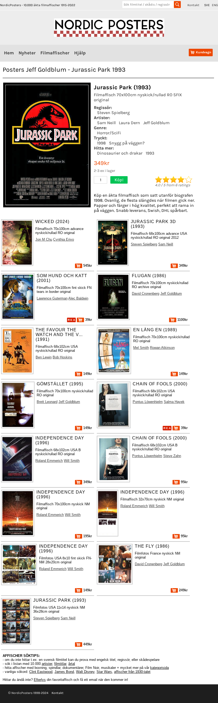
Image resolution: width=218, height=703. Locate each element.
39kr (88, 320)
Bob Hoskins (62, 357)
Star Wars (104, 672)
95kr (184, 482)
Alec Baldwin (78, 298)
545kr (87, 266)
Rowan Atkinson (162, 348)
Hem (9, 52)
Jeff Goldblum (156, 122)
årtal (71, 664)
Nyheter (27, 52)
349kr (183, 266)
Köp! (119, 179)
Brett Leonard (47, 402)
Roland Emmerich (49, 461)
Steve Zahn (172, 456)
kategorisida (159, 668)
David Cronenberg (145, 294)
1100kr (182, 320)
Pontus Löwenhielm (148, 402)
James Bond (64, 672)
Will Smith (71, 461)
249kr (183, 590)
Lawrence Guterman (52, 298)
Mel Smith (141, 348)
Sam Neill (106, 122)
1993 (150, 153)
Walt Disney (85, 672)
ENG (215, 5)
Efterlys (40, 680)
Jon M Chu (43, 239)
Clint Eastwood (40, 672)
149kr (87, 374)
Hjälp (80, 52)
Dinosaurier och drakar (119, 153)
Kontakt (193, 5)
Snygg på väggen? (127, 143)
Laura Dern (129, 122)
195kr (87, 536)
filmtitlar (60, 664)
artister (47, 664)
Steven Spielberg (113, 112)
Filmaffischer (54, 52)
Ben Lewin (44, 357)
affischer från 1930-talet (132, 672)
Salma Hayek (174, 402)
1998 (101, 143)
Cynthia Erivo (63, 239)
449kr (87, 644)
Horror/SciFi (109, 132)
